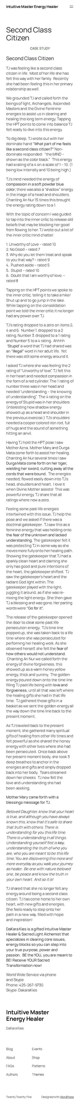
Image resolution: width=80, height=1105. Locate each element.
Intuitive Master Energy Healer (32, 6)
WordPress (67, 1097)
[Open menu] (71, 6)
